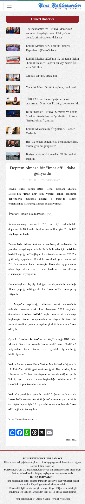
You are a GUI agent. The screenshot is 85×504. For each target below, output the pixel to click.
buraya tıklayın (48, 488)
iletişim (27, 491)
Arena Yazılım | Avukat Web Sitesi (53, 498)
